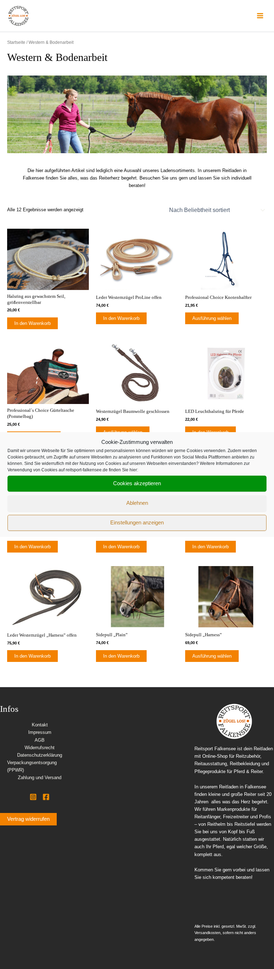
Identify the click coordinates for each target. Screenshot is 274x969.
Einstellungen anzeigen (137, 522)
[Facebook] (46, 796)
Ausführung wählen (212, 318)
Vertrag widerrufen (28, 819)
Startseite (16, 42)
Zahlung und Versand (39, 777)
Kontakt (40, 724)
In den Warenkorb (32, 323)
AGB (40, 740)
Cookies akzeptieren (137, 483)
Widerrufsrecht (40, 747)
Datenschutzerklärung (39, 755)
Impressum (39, 732)
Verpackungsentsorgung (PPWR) (32, 766)
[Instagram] (33, 796)
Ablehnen (137, 503)
